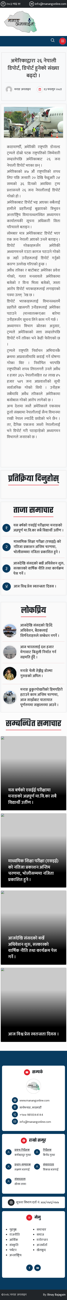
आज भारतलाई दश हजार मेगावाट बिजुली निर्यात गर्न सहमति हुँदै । (38, 652)
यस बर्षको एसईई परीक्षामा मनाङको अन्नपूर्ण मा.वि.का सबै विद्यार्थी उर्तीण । (38, 528)
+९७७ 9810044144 (31, 1114)
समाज (40, 1234)
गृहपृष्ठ (13, 1229)
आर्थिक (13, 1239)
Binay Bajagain (56, 1294)
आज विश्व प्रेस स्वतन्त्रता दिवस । (35, 586)
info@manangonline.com (50, 3)
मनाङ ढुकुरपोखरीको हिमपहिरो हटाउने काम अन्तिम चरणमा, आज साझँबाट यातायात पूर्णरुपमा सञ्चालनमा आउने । (41, 697)
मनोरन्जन (42, 1239)
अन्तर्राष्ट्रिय (15, 1255)
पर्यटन (13, 1250)
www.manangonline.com (35, 1100)
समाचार (41, 1229)
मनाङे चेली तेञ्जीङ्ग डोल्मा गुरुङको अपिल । (36, 673)
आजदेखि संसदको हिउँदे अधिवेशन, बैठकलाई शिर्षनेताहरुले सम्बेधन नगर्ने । (39, 630)
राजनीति (14, 1234)
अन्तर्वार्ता (42, 1245)
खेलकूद (41, 1250)
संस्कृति (13, 1245)
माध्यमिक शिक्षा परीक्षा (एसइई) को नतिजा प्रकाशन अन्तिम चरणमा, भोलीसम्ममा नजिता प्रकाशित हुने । (37, 547)
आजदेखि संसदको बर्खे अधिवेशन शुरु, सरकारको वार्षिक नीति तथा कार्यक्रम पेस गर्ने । (38, 568)
